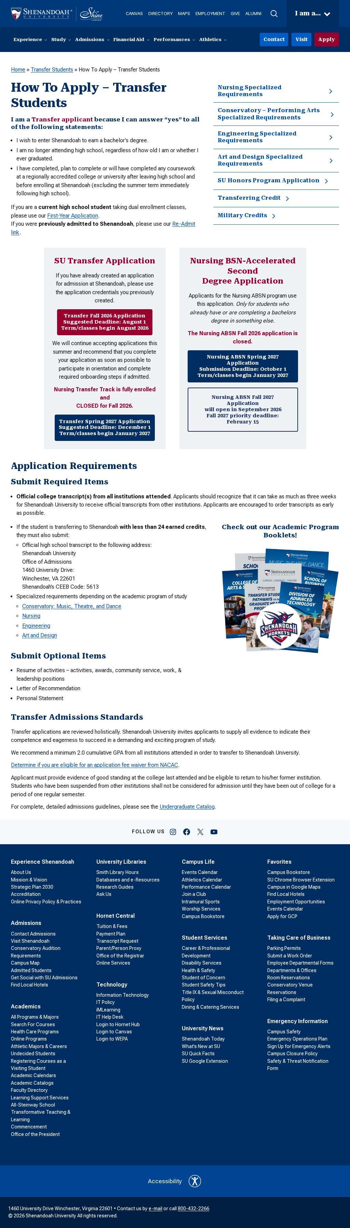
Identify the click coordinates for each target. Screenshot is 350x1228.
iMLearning (108, 1010)
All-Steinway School (33, 1105)
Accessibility (165, 1181)
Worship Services (201, 909)
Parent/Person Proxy (119, 948)
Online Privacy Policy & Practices (46, 901)
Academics (26, 1006)
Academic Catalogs (32, 1083)
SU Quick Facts (198, 1053)
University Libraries (121, 862)
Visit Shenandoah (30, 941)
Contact (274, 39)
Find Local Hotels (29, 985)
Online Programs (29, 1039)
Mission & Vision (29, 880)
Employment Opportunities (296, 901)
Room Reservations (288, 977)
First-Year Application (72, 215)
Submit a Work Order (289, 955)
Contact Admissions (33, 934)
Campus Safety (284, 1031)
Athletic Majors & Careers (39, 1046)
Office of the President (35, 1134)
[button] (274, 14)
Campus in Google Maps (294, 887)
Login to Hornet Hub (118, 1024)
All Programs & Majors (35, 1017)
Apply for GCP (282, 916)
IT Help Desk (109, 1017)
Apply (326, 39)
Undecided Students (33, 1053)
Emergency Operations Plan (297, 1039)
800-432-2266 (193, 1208)
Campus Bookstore (203, 916)
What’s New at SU (201, 1046)
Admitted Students (31, 970)
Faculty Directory (29, 1090)
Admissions (26, 923)
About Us (21, 872)
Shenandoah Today (203, 1039)
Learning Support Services (40, 1097)
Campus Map (25, 963)
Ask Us (103, 894)
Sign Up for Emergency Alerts (299, 1046)
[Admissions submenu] (108, 39)
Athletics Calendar (202, 880)
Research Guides (115, 887)
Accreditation (26, 894)
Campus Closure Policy (292, 1053)
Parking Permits (284, 948)
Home (18, 69)
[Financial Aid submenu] (148, 39)
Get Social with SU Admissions (44, 977)
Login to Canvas (114, 1031)
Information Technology (122, 995)
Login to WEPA (112, 1039)
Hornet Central (115, 916)
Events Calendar (200, 872)
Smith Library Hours (117, 872)
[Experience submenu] (45, 39)
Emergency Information (297, 1021)
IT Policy (105, 1002)
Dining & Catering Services (210, 1007)
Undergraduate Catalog (187, 807)
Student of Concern (203, 977)
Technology (111, 984)
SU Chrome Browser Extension (301, 880)
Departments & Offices (292, 970)
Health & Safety (198, 970)
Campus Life (198, 862)
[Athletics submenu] (225, 39)
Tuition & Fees (111, 926)
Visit (301, 39)
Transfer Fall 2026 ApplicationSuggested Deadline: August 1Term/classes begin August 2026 (104, 322)
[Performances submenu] (193, 39)
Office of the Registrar (120, 955)
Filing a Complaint (286, 999)
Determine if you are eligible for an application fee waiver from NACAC (94, 765)
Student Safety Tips (204, 985)
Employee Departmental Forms (300, 963)
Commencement (29, 1126)
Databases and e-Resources (128, 880)
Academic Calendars (33, 1075)
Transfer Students (52, 69)
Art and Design (39, 635)
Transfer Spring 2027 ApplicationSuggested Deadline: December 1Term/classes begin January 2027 (105, 427)
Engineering (36, 626)
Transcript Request (117, 941)
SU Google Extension (205, 1061)
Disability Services (201, 963)
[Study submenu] (69, 39)
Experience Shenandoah (42, 862)
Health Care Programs (35, 1031)
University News (203, 1028)
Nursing (31, 616)
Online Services (113, 963)
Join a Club (194, 894)
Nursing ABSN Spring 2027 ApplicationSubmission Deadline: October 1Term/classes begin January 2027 (243, 366)
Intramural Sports (201, 901)
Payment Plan (110, 934)
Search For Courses (33, 1024)
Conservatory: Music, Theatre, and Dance (71, 606)
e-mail (155, 1208)
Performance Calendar (206, 887)
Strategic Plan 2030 (32, 887)
